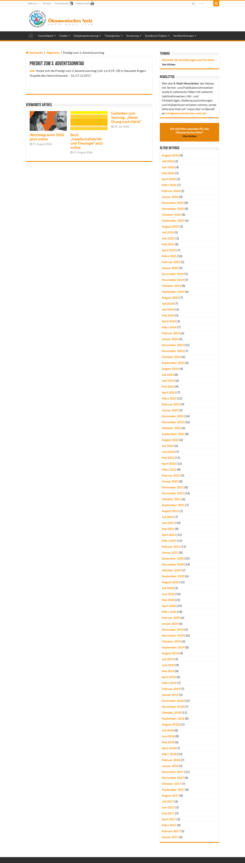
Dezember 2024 (173, 274)
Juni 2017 (168, 807)
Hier (33, 70)
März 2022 (169, 469)
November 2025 (173, 208)
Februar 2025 (171, 262)
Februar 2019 (171, 689)
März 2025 (169, 256)
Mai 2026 (168, 173)
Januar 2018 (170, 766)
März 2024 (169, 327)
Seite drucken (83, 3)
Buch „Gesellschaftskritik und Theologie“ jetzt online (86, 141)
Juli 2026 (168, 161)
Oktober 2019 (171, 641)
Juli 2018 (168, 730)
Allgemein (53, 52)
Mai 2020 (168, 600)
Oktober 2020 (171, 570)
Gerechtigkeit (45, 35)
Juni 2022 (168, 451)
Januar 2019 (170, 694)
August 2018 (170, 724)
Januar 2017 (170, 837)
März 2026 (169, 185)
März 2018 (169, 754)
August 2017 (170, 795)
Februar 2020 (171, 617)
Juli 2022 (168, 445)
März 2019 (169, 683)
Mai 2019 (168, 671)
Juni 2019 (168, 665)
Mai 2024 (168, 315)
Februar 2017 (171, 831)
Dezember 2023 (173, 345)
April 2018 (169, 748)
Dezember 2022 (173, 416)
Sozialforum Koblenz (156, 35)
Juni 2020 (168, 594)
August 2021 (170, 511)
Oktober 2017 (171, 783)
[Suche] (216, 3)
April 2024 (169, 321)
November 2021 (173, 493)
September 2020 (173, 576)
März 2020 (169, 611)
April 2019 (169, 677)
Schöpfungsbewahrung (86, 35)
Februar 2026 (171, 191)
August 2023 (170, 368)
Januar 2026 (170, 196)
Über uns (32, 3)
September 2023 (173, 362)
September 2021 (173, 505)
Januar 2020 (170, 623)
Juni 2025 (168, 238)
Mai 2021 (168, 528)
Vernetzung (132, 35)
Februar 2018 (171, 760)
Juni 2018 (168, 736)
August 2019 (170, 653)
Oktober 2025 (171, 214)
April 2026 (169, 179)
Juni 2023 (168, 380)
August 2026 (170, 155)
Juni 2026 (168, 167)
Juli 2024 (168, 303)
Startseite (36, 52)
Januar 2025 (170, 268)
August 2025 (170, 226)
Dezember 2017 (173, 772)
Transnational (62, 3)
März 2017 (169, 825)
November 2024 (173, 279)
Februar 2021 (171, 546)
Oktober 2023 (171, 357)
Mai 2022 (168, 457)
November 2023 (173, 351)
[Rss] (193, 3)
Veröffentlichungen (183, 35)
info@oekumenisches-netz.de (186, 113)
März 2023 (169, 398)
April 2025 (169, 250)
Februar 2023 (171, 404)
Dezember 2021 (173, 487)
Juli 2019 (168, 659)
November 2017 (173, 777)
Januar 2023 (170, 410)
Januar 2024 (170, 339)
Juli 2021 (168, 517)
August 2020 (170, 582)
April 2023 (169, 392)
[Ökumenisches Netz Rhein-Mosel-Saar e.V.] (61, 18)
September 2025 (173, 220)
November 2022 (173, 422)
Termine (47, 3)
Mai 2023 (168, 386)
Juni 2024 (168, 309)
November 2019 (173, 635)
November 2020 (173, 564)
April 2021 (169, 534)
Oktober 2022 (171, 428)
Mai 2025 (168, 244)
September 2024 (173, 291)
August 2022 (170, 440)
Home (31, 35)
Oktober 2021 (171, 499)
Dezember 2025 (173, 202)
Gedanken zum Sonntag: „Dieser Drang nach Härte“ (126, 117)
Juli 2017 (168, 801)
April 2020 (169, 606)
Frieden (63, 35)
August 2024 (170, 297)
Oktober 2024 (171, 285)
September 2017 (173, 789)
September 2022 (173, 434)
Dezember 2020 (173, 558)
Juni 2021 (168, 523)
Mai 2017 (168, 813)
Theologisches (112, 35)
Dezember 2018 (173, 700)
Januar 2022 (170, 481)
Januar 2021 (170, 552)
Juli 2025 (168, 232)
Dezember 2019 (173, 629)
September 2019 (173, 647)
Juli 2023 (168, 374)
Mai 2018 (168, 742)
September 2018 (173, 718)
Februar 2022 (171, 475)
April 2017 (169, 819)
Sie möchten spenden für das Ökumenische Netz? (189, 132)
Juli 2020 (168, 588)
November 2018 (173, 706)
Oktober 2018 (171, 712)
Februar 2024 (171, 333)
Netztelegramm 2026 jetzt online (47, 137)
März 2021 (169, 540)
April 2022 (169, 463)
